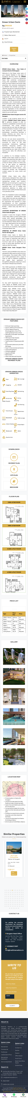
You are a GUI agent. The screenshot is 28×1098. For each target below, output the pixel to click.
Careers (17, 1053)
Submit (12, 1006)
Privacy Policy (16, 1089)
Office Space (18, 1055)
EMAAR (8, 26)
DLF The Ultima (14, 856)
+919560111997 (12, 946)
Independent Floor (6, 1054)
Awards (17, 1050)
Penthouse (4, 1052)
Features (5, 58)
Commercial (4, 1049)
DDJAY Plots (18, 1065)
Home (5, 55)
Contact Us (18, 1047)
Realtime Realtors (18, 1088)
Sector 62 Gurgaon (8, 28)
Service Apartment (6, 1061)
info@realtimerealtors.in (10, 1077)
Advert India (21, 1091)
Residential (4, 1046)
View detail (13, 873)
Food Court (18, 1058)
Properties (12, 55)
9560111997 (17, 2)
